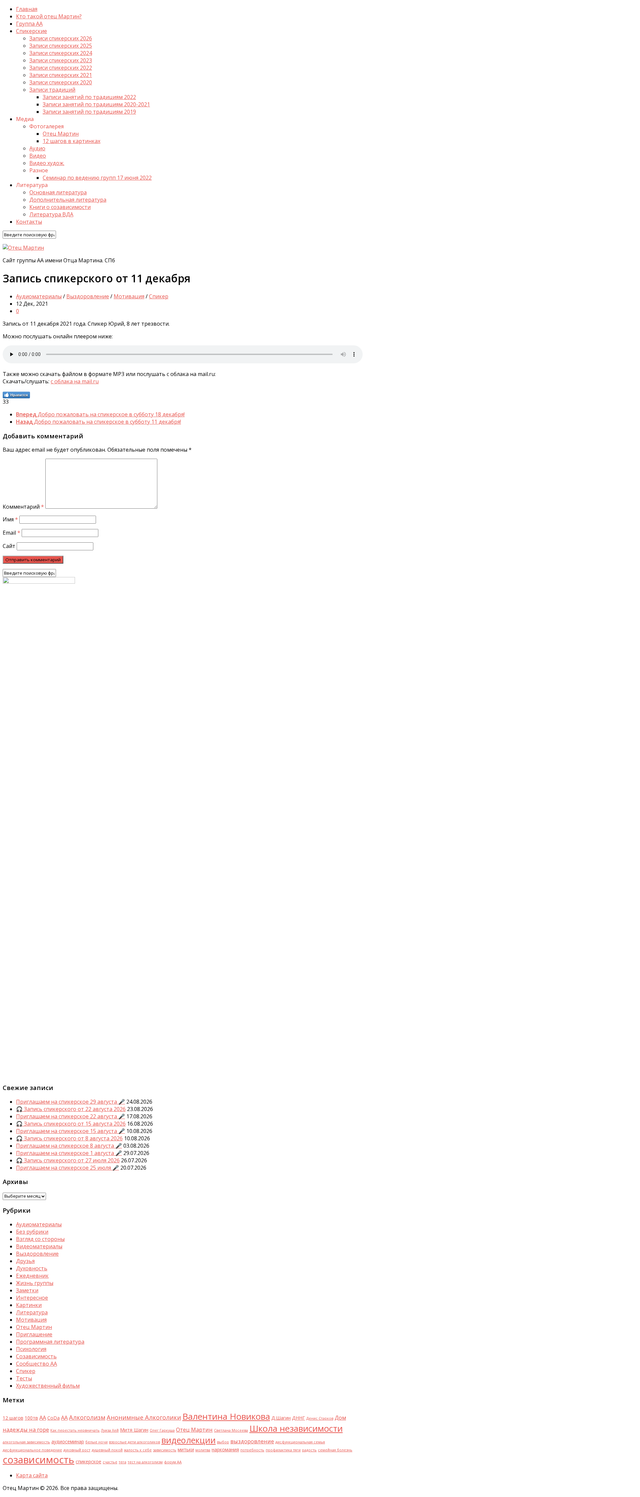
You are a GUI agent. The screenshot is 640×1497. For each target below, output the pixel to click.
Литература (32, 1312)
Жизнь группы (34, 1283)
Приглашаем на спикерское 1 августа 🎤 (69, 1153)
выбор (223, 1442)
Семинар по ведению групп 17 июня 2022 (97, 177)
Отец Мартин (61, 133)
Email (11, 532)
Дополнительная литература (67, 199)
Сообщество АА (36, 1363)
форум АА (173, 1462)
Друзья (25, 1261)
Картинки (29, 1305)
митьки (186, 1449)
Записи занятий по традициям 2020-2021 (96, 104)
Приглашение (34, 1334)
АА (64, 1417)
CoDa (53, 1418)
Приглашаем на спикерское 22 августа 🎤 (70, 1116)
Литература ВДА (51, 214)
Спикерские (31, 31)
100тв (31, 1418)
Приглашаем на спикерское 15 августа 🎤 (70, 1131)
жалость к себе (138, 1450)
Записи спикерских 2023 (60, 60)
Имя (10, 519)
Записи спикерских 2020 (60, 82)
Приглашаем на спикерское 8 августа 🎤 (69, 1145)
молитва (202, 1450)
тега (122, 1462)
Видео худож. (46, 163)
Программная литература (50, 1341)
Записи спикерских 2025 (60, 45)
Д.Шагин (281, 1418)
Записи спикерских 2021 (60, 75)
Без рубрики (32, 1231)
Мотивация (129, 296)
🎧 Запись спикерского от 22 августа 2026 (71, 1109)
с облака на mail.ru (75, 381)
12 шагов (13, 1418)
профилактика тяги (283, 1450)
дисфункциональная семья (300, 1442)
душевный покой (107, 1450)
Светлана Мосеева (231, 1430)
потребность (252, 1450)
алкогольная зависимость (26, 1442)
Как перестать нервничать (75, 1430)
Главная (26, 9)
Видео (37, 155)
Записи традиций (52, 89)
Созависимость (36, 1356)
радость (309, 1450)
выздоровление (252, 1441)
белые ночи (96, 1442)
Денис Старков (319, 1418)
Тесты (24, 1378)
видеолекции (188, 1440)
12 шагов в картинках (71, 141)
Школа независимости (296, 1428)
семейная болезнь (335, 1450)
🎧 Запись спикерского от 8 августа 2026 (69, 1138)
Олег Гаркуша (162, 1430)
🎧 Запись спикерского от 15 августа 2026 (71, 1123)
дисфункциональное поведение (32, 1450)
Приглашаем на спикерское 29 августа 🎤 (70, 1101)
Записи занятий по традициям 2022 (89, 97)
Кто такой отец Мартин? (49, 16)
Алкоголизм (87, 1417)
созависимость (38, 1459)
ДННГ (298, 1418)
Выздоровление (87, 296)
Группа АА (29, 23)
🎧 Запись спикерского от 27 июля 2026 (68, 1160)
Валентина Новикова (226, 1416)
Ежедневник (32, 1275)
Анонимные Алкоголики (144, 1417)
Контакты (29, 221)
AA (42, 1417)
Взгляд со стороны (40, 1239)
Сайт (9, 546)
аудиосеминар (67, 1441)
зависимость (164, 1450)
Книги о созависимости (60, 207)
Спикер (158, 296)
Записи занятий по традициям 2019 (89, 111)
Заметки (27, 1290)
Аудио (37, 148)
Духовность (31, 1268)
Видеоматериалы (39, 1246)
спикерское (88, 1461)
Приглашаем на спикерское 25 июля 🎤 (67, 1167)
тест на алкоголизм (145, 1462)
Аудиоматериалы (39, 296)
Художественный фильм (48, 1385)
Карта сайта (32, 1475)
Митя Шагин (134, 1430)
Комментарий (23, 506)
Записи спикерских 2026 (60, 38)
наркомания (225, 1449)
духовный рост (76, 1450)
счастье (110, 1462)
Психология (31, 1349)
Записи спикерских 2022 (60, 67)
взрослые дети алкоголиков (134, 1442)
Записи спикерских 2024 (60, 53)
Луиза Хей (110, 1430)
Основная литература (58, 192)
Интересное (32, 1297)
